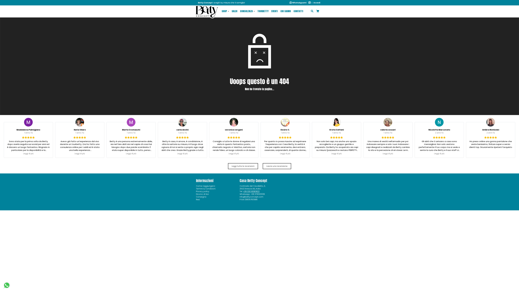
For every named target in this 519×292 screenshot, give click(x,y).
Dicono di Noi (202, 194)
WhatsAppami (299, 2)
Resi (198, 199)
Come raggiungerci (205, 186)
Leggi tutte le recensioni (243, 166)
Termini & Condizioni (205, 188)
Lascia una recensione (276, 166)
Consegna (201, 196)
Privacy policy (202, 191)
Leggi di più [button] (28, 153)
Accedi (316, 2)
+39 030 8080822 (251, 191)
